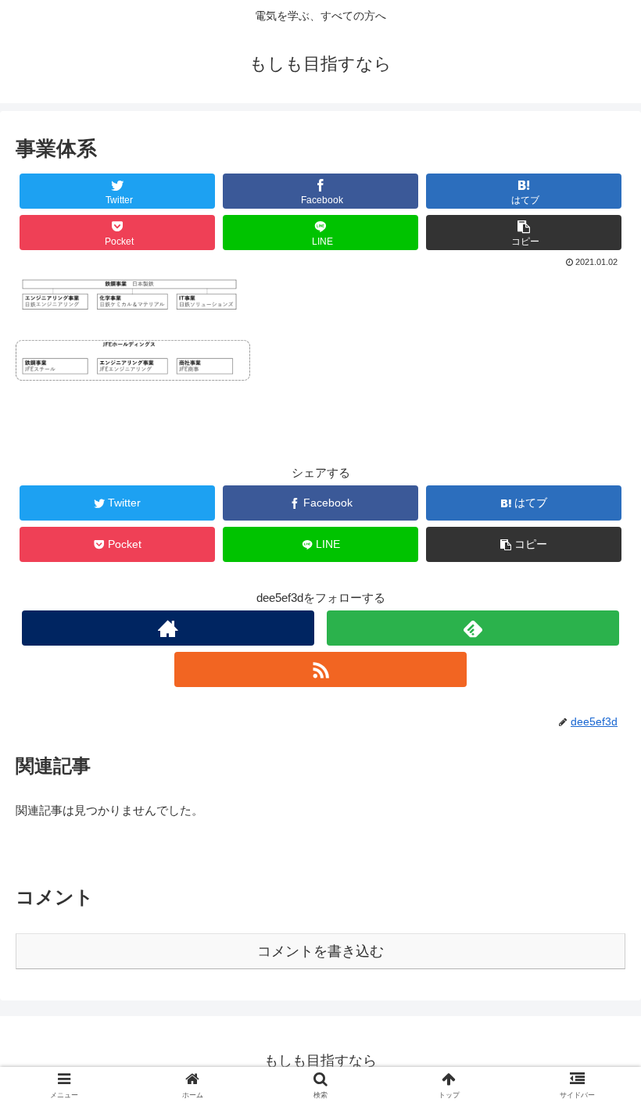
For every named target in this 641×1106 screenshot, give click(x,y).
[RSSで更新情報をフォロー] (320, 669)
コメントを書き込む (320, 951)
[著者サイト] (168, 628)
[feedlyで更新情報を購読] (473, 628)
